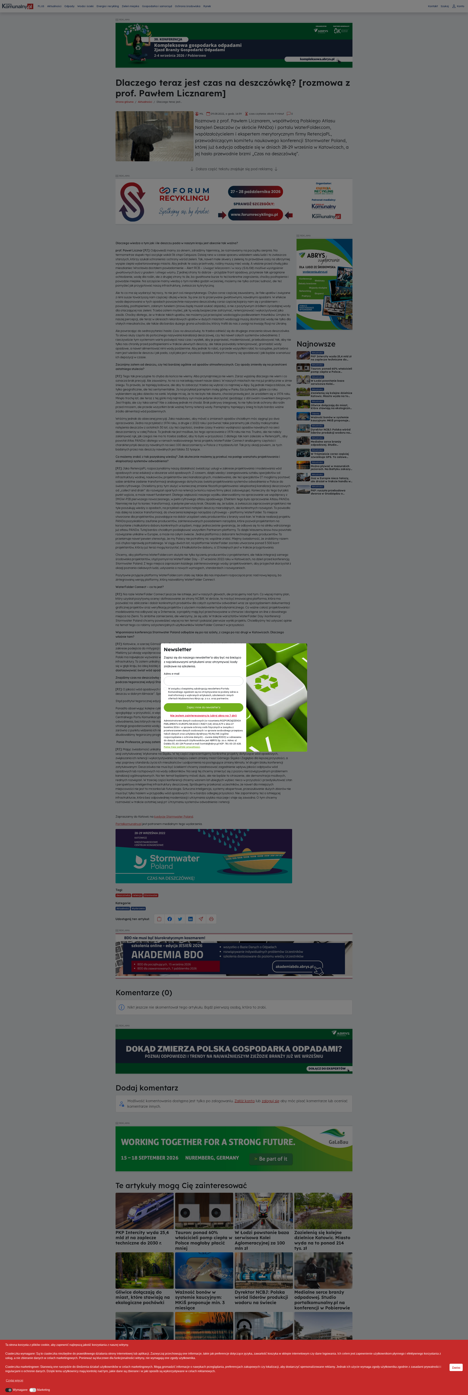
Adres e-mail (171, 673)
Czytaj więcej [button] (14, 1380)
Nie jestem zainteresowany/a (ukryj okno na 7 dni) (203, 715)
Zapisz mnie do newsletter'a (203, 707)
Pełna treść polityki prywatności (182, 747)
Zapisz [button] (456, 1367)
